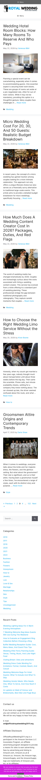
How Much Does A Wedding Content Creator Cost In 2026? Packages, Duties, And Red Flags (19, 228)
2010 (5, 537)
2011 (5, 541)
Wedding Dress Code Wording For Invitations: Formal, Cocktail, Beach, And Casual (20, 666)
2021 (5, 551)
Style (8, 492)
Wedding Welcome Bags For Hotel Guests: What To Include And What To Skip (19, 675)
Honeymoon (8, 569)
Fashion (6, 562)
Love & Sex (8, 583)
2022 (5, 555)
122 (29, 504)
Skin (5, 594)
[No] (38, 772)
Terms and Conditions (15, 776)
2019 (5, 544)
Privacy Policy (28, 776)
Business (7, 558)
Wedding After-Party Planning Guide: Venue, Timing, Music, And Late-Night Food (19, 653)
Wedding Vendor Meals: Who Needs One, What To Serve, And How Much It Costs (19, 684)
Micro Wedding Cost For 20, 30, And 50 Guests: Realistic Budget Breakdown (17, 130)
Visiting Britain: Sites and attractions (18, 660)
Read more (21, 103)
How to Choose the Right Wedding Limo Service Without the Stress (20, 326)
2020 (5, 548)
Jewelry (6, 576)
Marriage (7, 587)
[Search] (35, 518)
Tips (5, 601)
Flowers (6, 566)
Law (5, 580)
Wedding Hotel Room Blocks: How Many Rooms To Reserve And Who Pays (19, 35)
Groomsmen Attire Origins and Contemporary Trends (18, 421)
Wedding (9, 109)
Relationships (8, 591)
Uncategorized (9, 605)
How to (9, 402)
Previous (8, 504)
